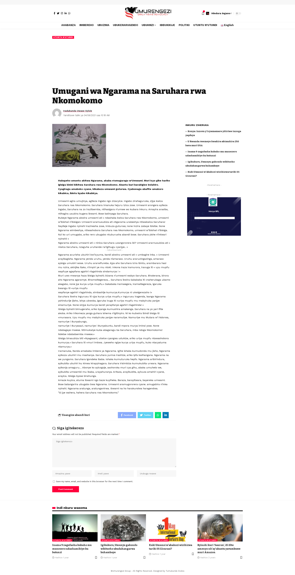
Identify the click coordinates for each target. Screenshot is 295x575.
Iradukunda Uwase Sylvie (77, 110)
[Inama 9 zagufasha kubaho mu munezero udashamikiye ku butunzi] (75, 527)
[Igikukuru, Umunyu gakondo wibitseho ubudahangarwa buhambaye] (123, 527)
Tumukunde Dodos (175, 571)
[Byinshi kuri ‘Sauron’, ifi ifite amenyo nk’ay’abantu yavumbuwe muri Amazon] (220, 527)
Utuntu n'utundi (63, 37)
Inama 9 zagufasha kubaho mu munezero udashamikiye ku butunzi (72, 549)
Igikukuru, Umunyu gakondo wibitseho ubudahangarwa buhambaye (119, 549)
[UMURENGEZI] (147, 13)
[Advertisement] (147, 62)
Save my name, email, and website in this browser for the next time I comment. (94, 481)
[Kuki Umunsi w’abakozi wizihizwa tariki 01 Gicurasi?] (171, 527)
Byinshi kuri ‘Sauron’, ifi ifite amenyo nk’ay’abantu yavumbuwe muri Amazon (218, 549)
